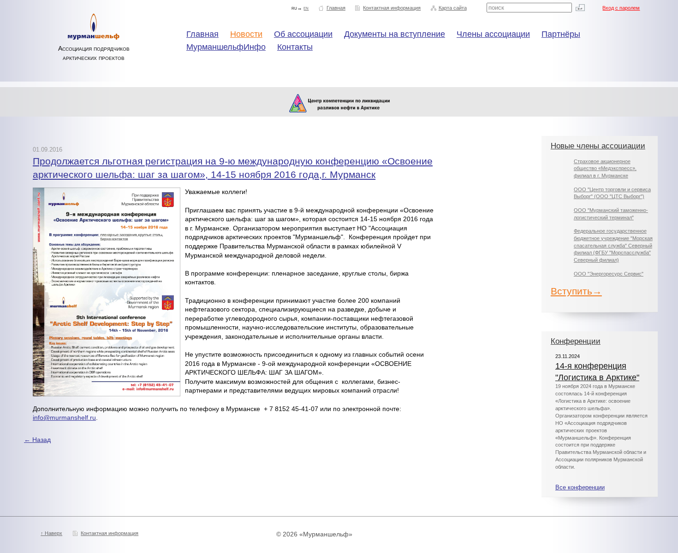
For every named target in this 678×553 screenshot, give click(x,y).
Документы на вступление (394, 34)
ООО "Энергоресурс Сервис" (608, 273)
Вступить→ (576, 291)
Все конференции (580, 487)
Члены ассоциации (493, 34)
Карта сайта (453, 8)
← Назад (37, 439)
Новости (246, 34)
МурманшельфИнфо (226, 47)
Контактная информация (392, 8)
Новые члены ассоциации (598, 145)
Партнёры (560, 34)
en (306, 8)
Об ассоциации (303, 34)
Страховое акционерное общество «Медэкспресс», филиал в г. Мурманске (605, 168)
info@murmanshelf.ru (64, 417)
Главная (336, 8)
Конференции (576, 341)
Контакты (295, 47)
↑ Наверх (51, 533)
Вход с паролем (621, 8)
